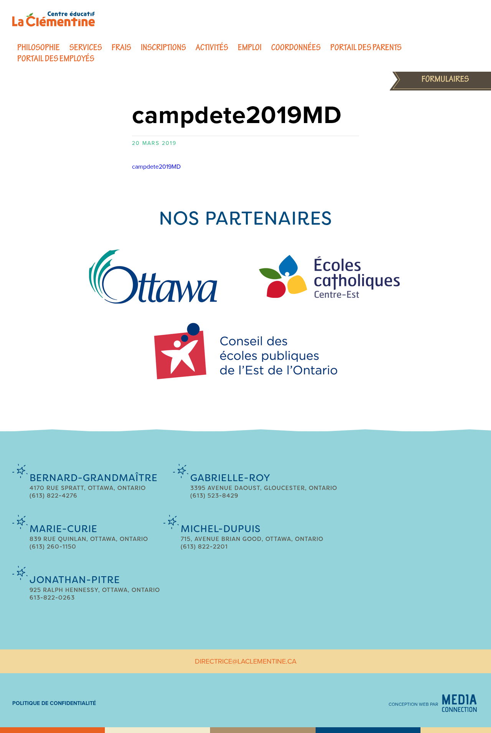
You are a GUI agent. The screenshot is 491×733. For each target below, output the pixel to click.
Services (85, 47)
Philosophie (38, 47)
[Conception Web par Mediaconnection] (459, 703)
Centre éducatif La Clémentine (53, 19)
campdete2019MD (156, 167)
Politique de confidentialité (54, 703)
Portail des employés (55, 58)
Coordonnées (296, 47)
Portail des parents (366, 47)
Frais (121, 47)
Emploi (250, 47)
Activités (212, 47)
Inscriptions (163, 47)
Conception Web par (413, 704)
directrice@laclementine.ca (246, 661)
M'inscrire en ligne (440, 78)
